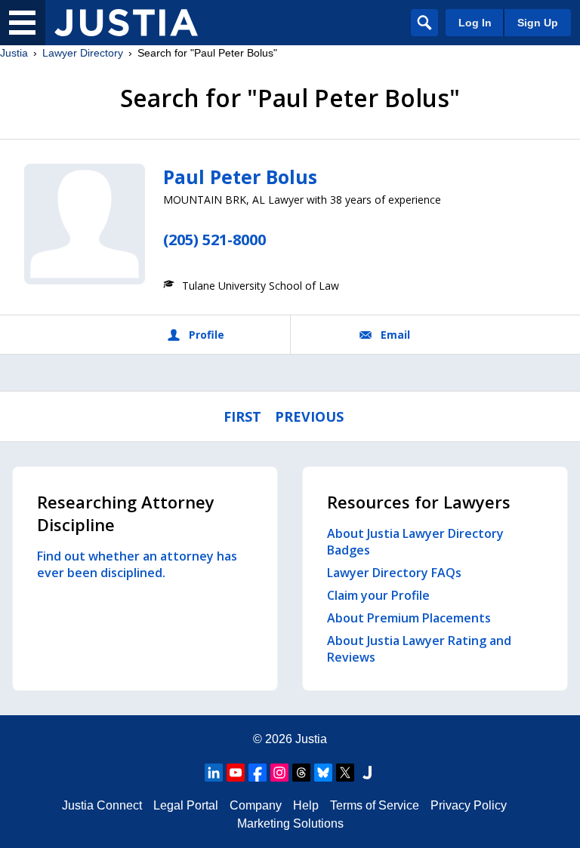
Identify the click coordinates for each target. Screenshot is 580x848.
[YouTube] (236, 773)
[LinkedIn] (214, 773)
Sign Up (537, 23)
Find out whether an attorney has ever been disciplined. (137, 564)
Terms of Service (374, 805)
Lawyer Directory (82, 53)
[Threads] (301, 773)
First (242, 416)
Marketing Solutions (290, 823)
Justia (14, 53)
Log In (475, 23)
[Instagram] (279, 773)
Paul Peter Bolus (240, 176)
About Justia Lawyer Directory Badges (415, 541)
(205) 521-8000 (214, 239)
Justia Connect (102, 805)
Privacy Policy (468, 805)
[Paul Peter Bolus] (84, 224)
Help (306, 805)
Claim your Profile (378, 595)
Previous (309, 416)
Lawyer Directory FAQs (394, 572)
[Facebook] (257, 773)
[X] (345, 773)
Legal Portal (185, 805)
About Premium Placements (409, 618)
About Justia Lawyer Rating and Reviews (419, 648)
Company (256, 805)
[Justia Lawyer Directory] (126, 22)
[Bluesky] (323, 773)
